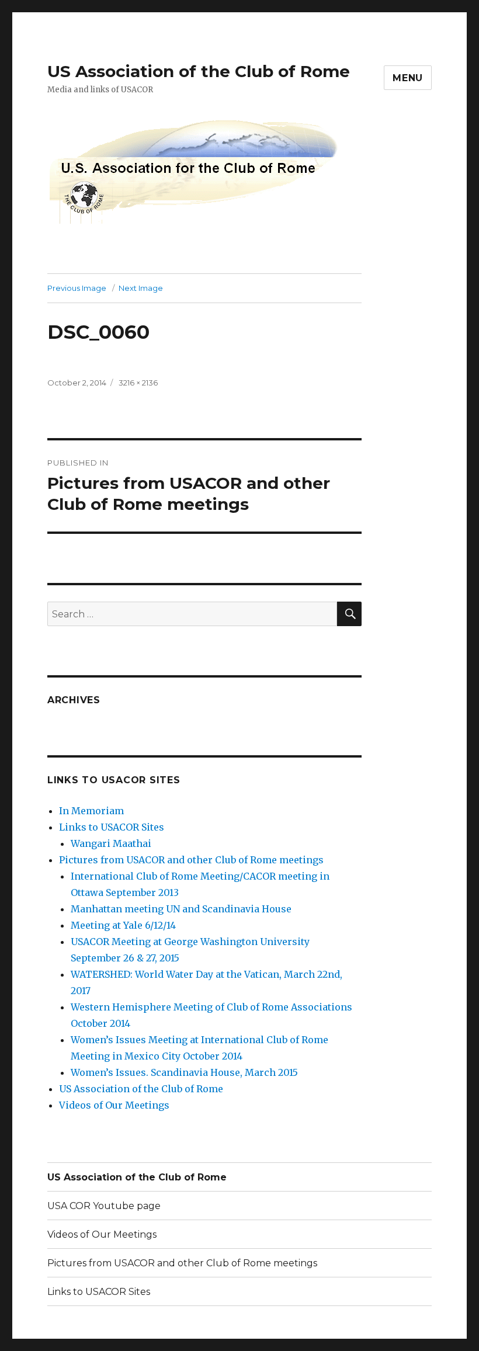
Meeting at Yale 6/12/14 (123, 925)
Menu (408, 78)
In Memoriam (91, 811)
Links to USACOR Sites (111, 827)
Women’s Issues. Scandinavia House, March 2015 (184, 1072)
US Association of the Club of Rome (198, 71)
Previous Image (76, 288)
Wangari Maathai (111, 843)
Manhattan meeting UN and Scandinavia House (181, 909)
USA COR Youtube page (104, 1205)
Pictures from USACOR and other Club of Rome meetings (191, 860)
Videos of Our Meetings (114, 1105)
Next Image (141, 288)
